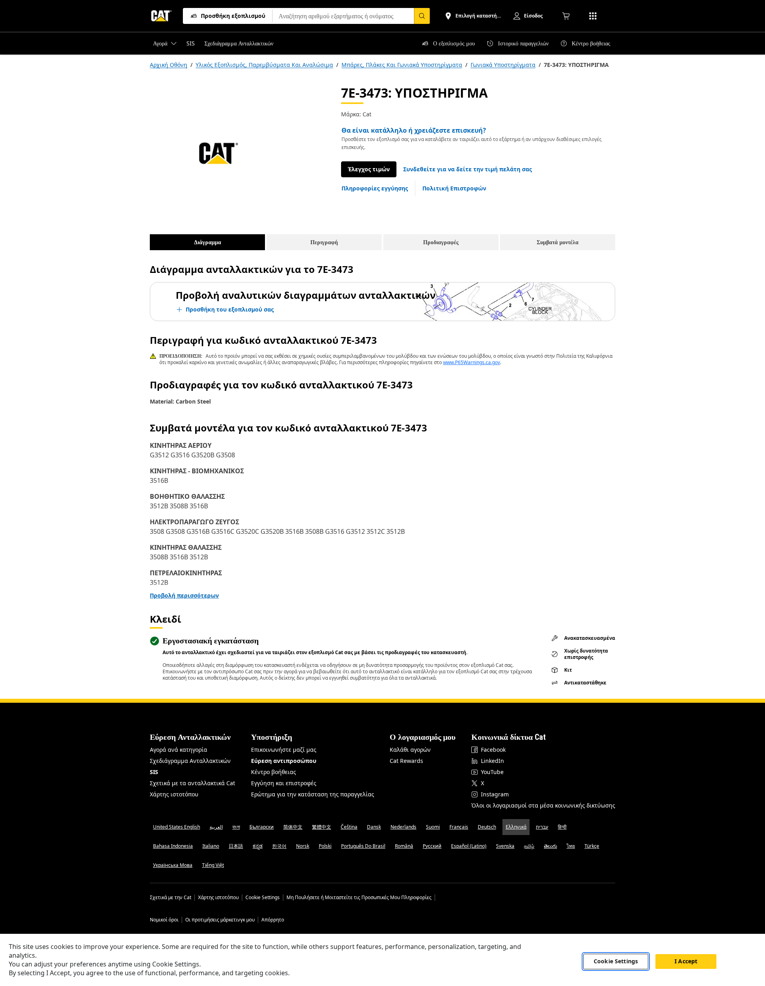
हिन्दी (562, 826)
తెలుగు (550, 846)
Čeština (349, 826)
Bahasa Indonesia (173, 846)
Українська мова (172, 865)
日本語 (236, 846)
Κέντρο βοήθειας (273, 772)
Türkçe (592, 846)
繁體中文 (321, 826)
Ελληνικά (516, 826)
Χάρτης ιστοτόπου (174, 794)
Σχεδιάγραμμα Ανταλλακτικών (190, 760)
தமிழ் (529, 846)
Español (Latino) (468, 846)
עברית (542, 826)
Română (404, 846)
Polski (325, 846)
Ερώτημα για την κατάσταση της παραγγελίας (312, 794)
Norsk (302, 846)
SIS (154, 772)
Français (458, 826)
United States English (176, 826)
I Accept (686, 961)
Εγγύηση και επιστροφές (283, 783)
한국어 (279, 846)
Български (261, 826)
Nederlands (403, 826)
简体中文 (292, 826)
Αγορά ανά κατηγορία (178, 749)
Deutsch (487, 826)
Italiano (210, 846)
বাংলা (236, 826)
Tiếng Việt (213, 865)
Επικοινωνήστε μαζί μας (283, 749)
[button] (467, 169)
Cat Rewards (406, 760)
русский (432, 846)
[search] (422, 16)
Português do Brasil (363, 846)
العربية (216, 826)
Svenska (505, 846)
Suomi (433, 826)
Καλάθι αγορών (410, 749)
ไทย (571, 846)
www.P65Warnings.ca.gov (471, 362)
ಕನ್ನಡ (258, 846)
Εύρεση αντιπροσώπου (283, 760)
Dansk (374, 826)
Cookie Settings (262, 897)
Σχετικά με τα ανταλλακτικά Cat (192, 783)
